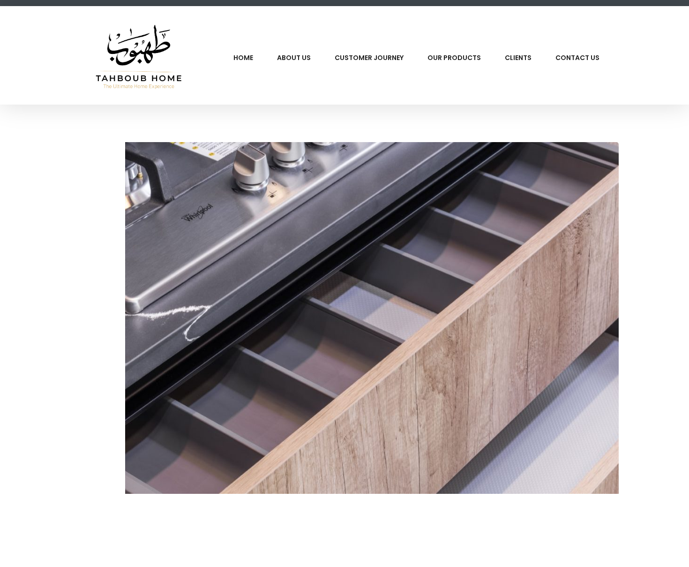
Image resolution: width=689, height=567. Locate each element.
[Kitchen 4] (604, 548)
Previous (58, 334)
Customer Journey (369, 57)
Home (243, 57)
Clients (518, 57)
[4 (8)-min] (344, 318)
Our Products (454, 57)
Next (630, 334)
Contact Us (577, 57)
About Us (294, 57)
